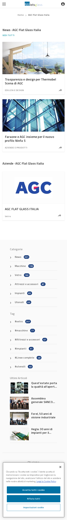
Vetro (8, 216)
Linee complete (28, 357)
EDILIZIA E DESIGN (14, 90)
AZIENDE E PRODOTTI (16, 147)
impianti (24, 348)
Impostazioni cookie (33, 507)
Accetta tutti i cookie (33, 490)
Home (21, 14)
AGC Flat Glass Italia (38, 14)
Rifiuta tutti (33, 498)
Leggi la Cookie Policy (46, 481)
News (21, 257)
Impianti (23, 293)
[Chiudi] (60, 467)
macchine (25, 330)
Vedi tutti (8, 35)
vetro (23, 321)
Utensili (22, 302)
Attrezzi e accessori (29, 284)
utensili (24, 366)
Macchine (24, 266)
